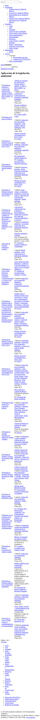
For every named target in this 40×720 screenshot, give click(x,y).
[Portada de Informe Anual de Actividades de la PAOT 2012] (7, 345)
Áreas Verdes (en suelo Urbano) (19, 382)
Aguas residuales (19, 627)
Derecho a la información (21, 460)
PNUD (19, 433)
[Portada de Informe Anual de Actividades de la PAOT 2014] (7, 195)
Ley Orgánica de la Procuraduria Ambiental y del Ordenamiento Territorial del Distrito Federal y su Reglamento (21, 514)
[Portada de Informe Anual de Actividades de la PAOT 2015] (7, 146)
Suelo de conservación (21, 373)
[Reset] (21, 2)
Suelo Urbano (18, 376)
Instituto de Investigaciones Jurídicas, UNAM (20, 273)
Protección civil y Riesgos (21, 477)
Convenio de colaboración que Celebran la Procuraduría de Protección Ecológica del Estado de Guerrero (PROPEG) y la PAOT (21, 213)
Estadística (17, 99)
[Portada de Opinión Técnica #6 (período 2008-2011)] (7, 460)
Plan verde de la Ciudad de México (20, 390)
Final (5, 642)
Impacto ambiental (19, 126)
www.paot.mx (30, 717)
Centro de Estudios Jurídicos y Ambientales (20, 244)
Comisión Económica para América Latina (19, 548)
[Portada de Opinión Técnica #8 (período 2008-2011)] (7, 478)
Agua (23, 127)
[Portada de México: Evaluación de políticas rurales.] (7, 552)
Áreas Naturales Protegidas (21, 170)
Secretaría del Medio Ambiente (20, 398)
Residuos (24, 384)
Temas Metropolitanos (21, 416)
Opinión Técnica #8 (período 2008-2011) (21, 468)
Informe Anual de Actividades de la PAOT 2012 (20, 333)
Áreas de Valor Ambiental (21, 377)
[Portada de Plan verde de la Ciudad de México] (7, 408)
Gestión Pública (19, 372)
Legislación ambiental (21, 150)
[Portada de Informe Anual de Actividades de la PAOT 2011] (7, 374)
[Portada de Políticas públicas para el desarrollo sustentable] (7, 586)
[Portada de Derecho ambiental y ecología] (7, 249)
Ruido (16, 323)
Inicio (3, 65)
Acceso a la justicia (20, 444)
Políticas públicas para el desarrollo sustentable (21, 565)
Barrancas (17, 380)
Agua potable (23, 629)
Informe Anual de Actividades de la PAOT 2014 (20, 182)
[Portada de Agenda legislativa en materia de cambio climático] (7, 439)
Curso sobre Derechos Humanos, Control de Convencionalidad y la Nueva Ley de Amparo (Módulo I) (21, 265)
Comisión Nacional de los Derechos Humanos (20, 161)
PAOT (19, 139)
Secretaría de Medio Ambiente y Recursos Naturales (20, 589)
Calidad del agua (19, 634)
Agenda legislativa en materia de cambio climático (21, 425)
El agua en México (20, 105)
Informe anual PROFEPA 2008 (19, 487)
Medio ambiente (19, 143)
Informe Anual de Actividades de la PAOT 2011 (20, 357)
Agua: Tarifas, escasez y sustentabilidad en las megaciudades (21, 608)
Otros (23, 92)
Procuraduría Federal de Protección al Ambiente (21, 491)
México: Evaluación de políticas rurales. (20, 538)
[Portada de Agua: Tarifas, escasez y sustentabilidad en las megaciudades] (7, 626)
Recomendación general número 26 (20, 157)
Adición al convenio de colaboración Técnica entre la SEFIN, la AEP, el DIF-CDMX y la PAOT (20, 85)
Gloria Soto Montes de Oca (19, 620)
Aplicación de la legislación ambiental (21, 96)
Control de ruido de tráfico (20, 320)
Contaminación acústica (19, 319)
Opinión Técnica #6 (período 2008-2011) (21, 451)
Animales (25, 406)
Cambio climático (20, 438)
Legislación (18, 93)
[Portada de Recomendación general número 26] (7, 170)
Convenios (24, 224)
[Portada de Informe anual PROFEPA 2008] (7, 498)
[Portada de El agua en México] (7, 119)
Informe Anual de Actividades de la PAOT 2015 (20, 135)
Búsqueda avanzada (7, 69)
